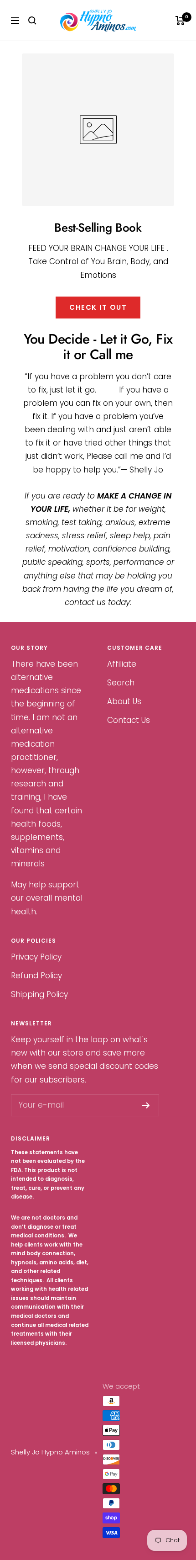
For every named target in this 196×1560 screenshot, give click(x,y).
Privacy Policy (36, 956)
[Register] (146, 1105)
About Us (124, 701)
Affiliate (121, 663)
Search (120, 682)
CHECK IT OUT (98, 307)
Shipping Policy (39, 994)
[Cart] (180, 20)
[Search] (32, 20)
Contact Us (128, 720)
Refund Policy (36, 975)
